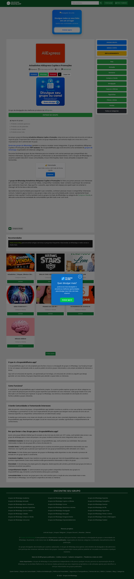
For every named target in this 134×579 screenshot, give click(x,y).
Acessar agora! (67, 300)
